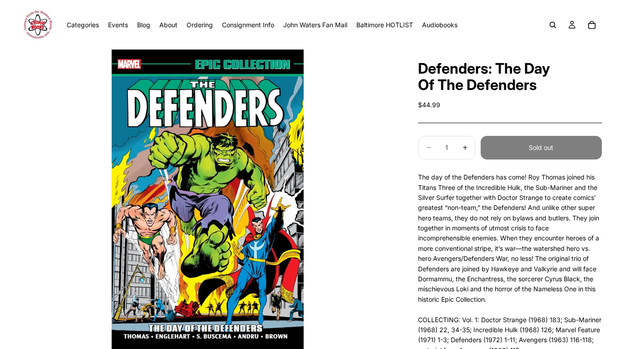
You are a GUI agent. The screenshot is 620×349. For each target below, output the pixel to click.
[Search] (553, 25)
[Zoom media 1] (207, 199)
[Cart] (592, 25)
